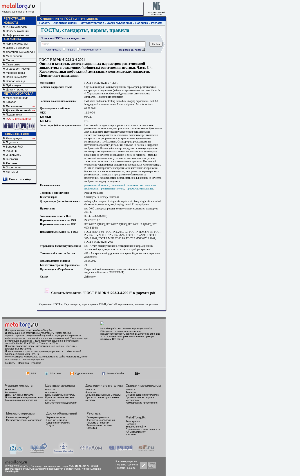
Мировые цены (15, 72)
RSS (33, 373)
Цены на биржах (16, 77)
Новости (44, 23)
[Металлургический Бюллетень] (120, 452)
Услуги (50, 425)
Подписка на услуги (127, 464)
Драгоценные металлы (20, 52)
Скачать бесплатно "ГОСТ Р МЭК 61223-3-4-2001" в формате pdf (102, 293)
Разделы (11, 150)
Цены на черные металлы (19, 394)
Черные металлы (17, 43)
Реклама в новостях (98, 422)
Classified (92, 428)
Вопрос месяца (15, 81)
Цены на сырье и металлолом (142, 394)
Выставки (12, 159)
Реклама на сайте (126, 468)
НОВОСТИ (11, 22)
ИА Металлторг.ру (136, 432)
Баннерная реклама (98, 417)
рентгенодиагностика (112, 188)
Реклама (11, 163)
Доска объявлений (18, 110)
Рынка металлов (16, 27)
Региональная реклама (99, 425)
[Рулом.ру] (91, 452)
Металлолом (14, 56)
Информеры (14, 155)
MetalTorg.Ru (136, 417)
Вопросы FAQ (14, 146)
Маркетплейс (14, 106)
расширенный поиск (130, 50)
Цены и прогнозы (17, 89)
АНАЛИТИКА (12, 39)
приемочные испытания (140, 188)
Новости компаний (17, 31)
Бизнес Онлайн (115, 373)
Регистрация (14, 138)
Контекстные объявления (101, 420)
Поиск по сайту (20, 179)
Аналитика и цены (65, 23)
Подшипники (14, 114)
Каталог (11, 102)
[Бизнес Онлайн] (63, 452)
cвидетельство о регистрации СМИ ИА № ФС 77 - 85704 (66, 466)
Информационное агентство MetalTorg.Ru (28, 330)
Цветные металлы (17, 47)
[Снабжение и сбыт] (16, 453)
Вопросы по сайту (136, 426)
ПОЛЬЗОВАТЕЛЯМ (16, 134)
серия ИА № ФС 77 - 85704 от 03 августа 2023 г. (32, 343)
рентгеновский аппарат (96, 185)
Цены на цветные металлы (60, 394)
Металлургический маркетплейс (24, 420)
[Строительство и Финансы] (146, 452)
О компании (13, 167)
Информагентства (17, 35)
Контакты (12, 171)
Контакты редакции (126, 461)
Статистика (13, 64)
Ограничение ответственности (143, 429)
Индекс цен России (18, 68)
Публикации (13, 85)
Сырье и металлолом (143, 385)
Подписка (12, 142)
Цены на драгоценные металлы (103, 394)
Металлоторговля (17, 97)
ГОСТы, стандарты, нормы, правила (85, 30)
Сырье (10, 60)
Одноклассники (84, 373)
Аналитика (11, 392)
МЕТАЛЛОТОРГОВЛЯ (18, 93)
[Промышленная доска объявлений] (38, 453)
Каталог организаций (17, 417)
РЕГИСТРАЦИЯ (14, 18)
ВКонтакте (55, 373)
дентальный (118, 185)
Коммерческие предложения (21, 400)
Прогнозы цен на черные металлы (24, 397)
